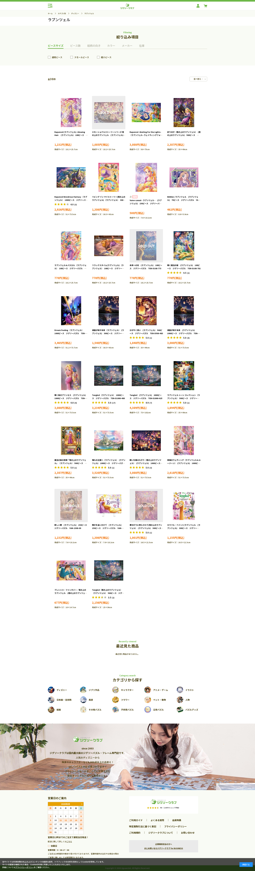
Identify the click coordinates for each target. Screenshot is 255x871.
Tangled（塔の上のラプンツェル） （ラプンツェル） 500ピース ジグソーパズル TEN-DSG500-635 (108, 593)
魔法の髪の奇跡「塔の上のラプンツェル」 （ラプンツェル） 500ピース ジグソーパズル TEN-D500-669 (70, 463)
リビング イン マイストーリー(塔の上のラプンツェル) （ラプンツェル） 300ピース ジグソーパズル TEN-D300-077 (108, 200)
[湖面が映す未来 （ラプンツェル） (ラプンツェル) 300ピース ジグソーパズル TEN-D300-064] (108, 310)
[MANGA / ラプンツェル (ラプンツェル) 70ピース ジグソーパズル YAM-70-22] (183, 177)
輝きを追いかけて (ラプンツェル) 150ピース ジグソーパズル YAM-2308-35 (107, 528)
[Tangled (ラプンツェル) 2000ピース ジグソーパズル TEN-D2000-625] (146, 375)
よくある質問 (157, 820)
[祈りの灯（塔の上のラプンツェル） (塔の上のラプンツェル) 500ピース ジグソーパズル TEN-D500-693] (183, 112)
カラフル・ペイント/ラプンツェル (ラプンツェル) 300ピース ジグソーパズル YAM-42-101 (183, 528)
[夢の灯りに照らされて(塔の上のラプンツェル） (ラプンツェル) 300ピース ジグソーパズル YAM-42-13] (146, 505)
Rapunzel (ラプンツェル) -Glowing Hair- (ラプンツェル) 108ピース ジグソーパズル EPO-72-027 (71, 135)
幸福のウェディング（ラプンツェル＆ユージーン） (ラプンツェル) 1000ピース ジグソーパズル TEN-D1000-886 (184, 463)
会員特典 (176, 820)
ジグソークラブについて (160, 832)
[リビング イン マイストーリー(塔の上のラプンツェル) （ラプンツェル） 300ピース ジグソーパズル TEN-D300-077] (108, 177)
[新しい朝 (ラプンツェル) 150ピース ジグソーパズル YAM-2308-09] (71, 505)
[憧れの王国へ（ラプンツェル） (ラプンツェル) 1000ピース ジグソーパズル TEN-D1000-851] (108, 440)
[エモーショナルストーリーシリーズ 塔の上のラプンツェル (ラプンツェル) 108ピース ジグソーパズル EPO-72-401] (108, 112)
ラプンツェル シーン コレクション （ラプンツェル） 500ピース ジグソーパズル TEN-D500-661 (183, 398)
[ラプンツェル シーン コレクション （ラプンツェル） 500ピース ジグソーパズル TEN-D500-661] (183, 375)
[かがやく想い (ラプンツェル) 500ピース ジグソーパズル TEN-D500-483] (146, 310)
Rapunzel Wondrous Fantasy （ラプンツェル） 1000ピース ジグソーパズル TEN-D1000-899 (70, 200)
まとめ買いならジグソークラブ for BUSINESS (163, 848)
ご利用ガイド (136, 820)
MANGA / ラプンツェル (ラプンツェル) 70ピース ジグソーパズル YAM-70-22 (183, 200)
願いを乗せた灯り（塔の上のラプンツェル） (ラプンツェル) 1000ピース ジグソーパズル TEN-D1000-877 (146, 463)
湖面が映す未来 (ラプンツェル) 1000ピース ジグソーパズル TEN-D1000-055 (182, 333)
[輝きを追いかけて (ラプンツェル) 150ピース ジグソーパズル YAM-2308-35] (108, 505)
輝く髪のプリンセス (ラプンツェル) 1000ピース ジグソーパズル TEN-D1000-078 (71, 398)
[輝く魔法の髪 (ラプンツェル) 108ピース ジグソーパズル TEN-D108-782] (183, 245)
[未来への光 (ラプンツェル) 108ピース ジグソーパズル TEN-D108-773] (146, 245)
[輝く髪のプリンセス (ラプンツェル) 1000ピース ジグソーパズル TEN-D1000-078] (71, 375)
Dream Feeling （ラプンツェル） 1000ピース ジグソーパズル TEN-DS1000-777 (69, 333)
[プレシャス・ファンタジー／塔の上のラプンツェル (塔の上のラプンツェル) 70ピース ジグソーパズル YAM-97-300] (71, 570)
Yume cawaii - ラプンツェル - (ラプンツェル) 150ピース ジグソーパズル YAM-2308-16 (146, 203)
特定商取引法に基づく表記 (142, 826)
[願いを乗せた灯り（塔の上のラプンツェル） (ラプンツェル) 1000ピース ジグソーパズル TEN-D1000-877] (146, 440)
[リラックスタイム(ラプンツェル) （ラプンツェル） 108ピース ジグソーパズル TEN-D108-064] (108, 245)
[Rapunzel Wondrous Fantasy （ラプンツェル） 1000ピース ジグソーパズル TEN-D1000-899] (71, 177)
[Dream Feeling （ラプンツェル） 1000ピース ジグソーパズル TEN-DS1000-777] (71, 310)
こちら (69, 841)
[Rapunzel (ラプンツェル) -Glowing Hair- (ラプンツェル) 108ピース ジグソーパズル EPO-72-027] (71, 112)
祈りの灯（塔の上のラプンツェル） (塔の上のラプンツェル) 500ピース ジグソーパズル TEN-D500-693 (184, 135)
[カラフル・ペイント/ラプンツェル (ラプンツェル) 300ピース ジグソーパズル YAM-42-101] (183, 505)
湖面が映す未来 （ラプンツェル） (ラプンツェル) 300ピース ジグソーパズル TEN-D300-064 (108, 333)
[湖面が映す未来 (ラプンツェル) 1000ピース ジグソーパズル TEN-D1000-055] (183, 310)
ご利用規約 (134, 832)
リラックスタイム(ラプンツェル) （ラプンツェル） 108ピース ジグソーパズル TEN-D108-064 (108, 268)
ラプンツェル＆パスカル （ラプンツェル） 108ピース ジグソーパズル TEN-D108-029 (70, 268)
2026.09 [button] (82, 804)
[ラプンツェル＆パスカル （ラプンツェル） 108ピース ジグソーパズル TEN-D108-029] (71, 245)
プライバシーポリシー (175, 826)
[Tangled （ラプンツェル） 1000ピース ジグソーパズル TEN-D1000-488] (108, 375)
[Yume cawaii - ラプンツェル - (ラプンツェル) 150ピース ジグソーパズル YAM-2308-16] (146, 177)
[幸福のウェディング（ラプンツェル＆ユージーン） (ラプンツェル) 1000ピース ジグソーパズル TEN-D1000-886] (183, 440)
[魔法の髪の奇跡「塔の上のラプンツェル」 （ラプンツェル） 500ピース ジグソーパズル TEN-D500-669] (71, 440)
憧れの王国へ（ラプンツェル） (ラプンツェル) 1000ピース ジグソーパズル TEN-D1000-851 (109, 463)
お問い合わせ (188, 832)
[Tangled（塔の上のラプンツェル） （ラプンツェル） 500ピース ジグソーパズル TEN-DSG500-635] (108, 570)
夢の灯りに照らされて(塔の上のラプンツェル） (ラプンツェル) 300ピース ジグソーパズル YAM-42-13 (146, 528)
